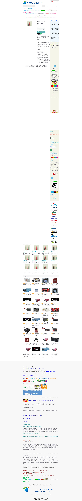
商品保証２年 (47, 10)
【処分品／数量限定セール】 (54, 41)
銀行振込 (27, 13)
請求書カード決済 (34, 13)
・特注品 (51, 159)
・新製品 (51, 160)
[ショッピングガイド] (28, 366)
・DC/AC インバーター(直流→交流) (54, 28)
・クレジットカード (52, 141)
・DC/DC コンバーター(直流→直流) (54, 29)
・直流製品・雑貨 (52, 38)
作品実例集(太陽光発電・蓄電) (34, 485)
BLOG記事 (51, 194)
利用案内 (54, 10)
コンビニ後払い (30, 13)
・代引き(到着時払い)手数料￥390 (54, 145)
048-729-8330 (31, 472)
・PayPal (51, 144)
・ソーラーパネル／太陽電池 (54, 33)
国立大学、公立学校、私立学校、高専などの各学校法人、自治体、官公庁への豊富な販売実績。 (34, 371)
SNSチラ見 (54, 485)
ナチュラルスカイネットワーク (41, 498)
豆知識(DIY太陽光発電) (53, 197)
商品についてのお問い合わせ (41, 31)
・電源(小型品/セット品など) (54, 37)
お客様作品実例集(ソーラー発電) (54, 195)
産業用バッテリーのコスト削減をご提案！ (31, 17)
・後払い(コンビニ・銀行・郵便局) (54, 142)
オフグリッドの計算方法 (53, 198)
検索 (44, 15)
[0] (51, 1)
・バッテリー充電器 (53, 24)
